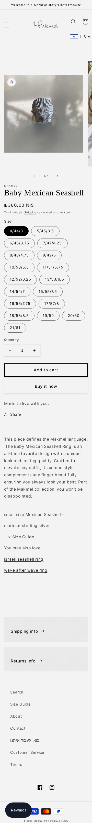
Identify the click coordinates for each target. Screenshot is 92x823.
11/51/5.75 (53, 267)
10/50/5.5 (19, 267)
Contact (17, 728)
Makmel (38, 821)
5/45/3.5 (45, 231)
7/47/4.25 (52, 243)
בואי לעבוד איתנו (25, 740)
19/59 (48, 315)
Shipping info (24, 631)
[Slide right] (57, 176)
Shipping (30, 212)
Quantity (11, 340)
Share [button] (15, 414)
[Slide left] (34, 176)
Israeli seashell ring (23, 559)
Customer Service (27, 752)
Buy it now (46, 386)
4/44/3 (16, 231)
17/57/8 (51, 303)
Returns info (23, 661)
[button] (7, 25)
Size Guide (24, 536)
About (16, 716)
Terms (16, 764)
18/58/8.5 (19, 315)
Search (17, 692)
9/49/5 (49, 255)
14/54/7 (17, 291)
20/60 (73, 315)
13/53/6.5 (54, 279)
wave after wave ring (26, 570)
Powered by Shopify (56, 821)
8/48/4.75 (19, 255)
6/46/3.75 (19, 243)
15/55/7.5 (48, 291)
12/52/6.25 (20, 279)
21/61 (15, 327)
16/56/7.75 (20, 303)
